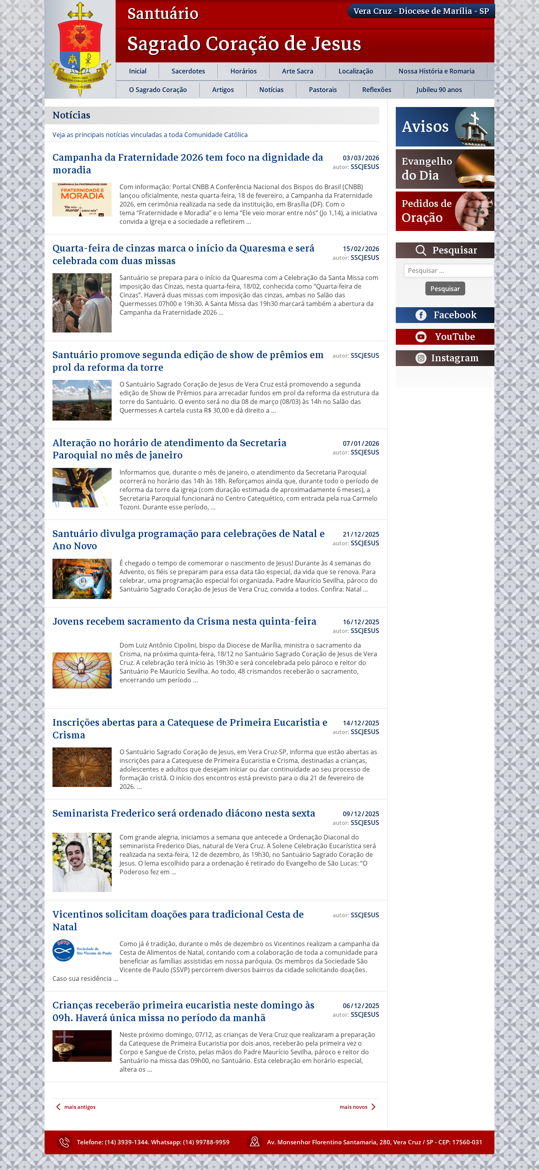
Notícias (271, 89)
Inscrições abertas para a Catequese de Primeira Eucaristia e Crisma (190, 729)
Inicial (137, 71)
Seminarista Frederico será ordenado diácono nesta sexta (183, 813)
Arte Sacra (297, 71)
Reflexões (376, 89)
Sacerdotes (188, 71)
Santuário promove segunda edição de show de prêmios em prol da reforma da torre (188, 361)
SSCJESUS (365, 166)
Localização (356, 71)
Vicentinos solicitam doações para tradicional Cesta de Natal (178, 920)
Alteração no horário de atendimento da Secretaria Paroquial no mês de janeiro (169, 449)
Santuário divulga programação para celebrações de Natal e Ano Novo (188, 540)
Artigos (223, 89)
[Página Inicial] (80, 49)
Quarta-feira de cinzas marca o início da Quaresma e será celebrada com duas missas (183, 254)
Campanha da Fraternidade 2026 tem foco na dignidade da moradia (187, 163)
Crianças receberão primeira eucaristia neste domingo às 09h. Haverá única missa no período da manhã (183, 1011)
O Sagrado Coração (158, 89)
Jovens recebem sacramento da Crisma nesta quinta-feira (184, 621)
